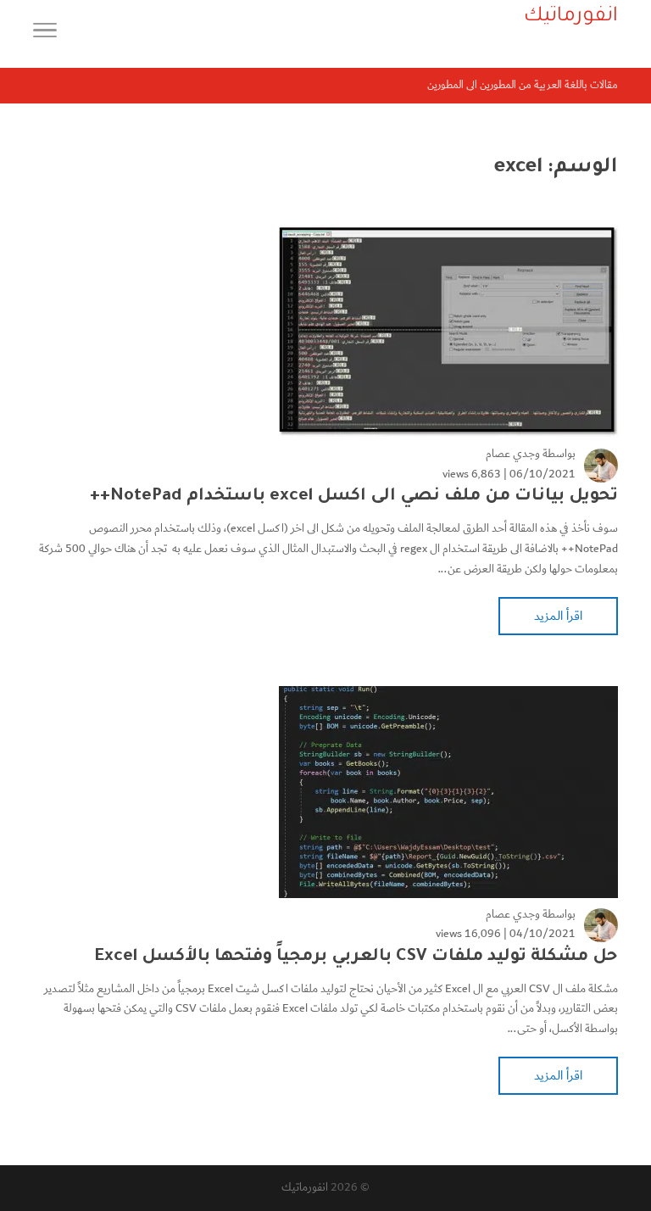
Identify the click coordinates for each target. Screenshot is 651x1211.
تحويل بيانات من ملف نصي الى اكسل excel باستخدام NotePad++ (354, 497)
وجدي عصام (513, 453)
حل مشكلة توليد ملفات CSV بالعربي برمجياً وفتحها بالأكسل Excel (356, 957)
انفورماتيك (304, 1187)
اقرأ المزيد (558, 616)
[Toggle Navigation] (45, 34)
